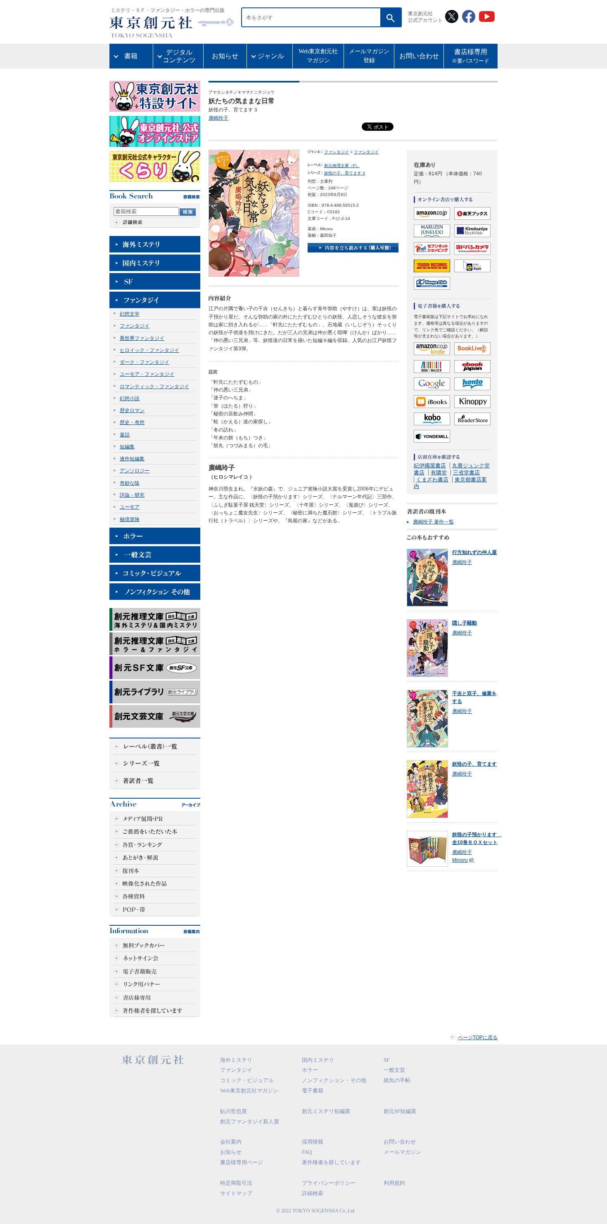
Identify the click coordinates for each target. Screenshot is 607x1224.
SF (386, 1060)
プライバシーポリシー (329, 1183)
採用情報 (312, 1142)
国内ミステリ (318, 1060)
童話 (125, 435)
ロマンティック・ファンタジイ (154, 386)
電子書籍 (312, 1090)
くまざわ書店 (432, 479)
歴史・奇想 (132, 422)
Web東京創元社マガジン (318, 56)
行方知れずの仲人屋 (474, 552)
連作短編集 (132, 459)
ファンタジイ (134, 326)
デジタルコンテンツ (179, 56)
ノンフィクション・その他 (334, 1080)
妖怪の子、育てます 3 (344, 173)
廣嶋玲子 (218, 118)
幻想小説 (130, 398)
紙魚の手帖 (397, 1080)
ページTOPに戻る (478, 1037)
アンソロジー (134, 471)
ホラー (310, 1070)
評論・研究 (132, 495)
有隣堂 (439, 472)
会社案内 (231, 1142)
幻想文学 (130, 314)
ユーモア (130, 507)
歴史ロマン (132, 410)
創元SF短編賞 (400, 1111)
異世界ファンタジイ (142, 338)
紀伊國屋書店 (430, 465)
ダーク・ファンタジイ (144, 362)
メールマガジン (402, 1152)
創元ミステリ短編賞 (326, 1111)
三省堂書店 (466, 472)
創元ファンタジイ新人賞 (249, 1121)
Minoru (460, 860)
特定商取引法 (236, 1183)
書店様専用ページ (241, 1162)
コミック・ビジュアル (247, 1080)
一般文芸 (394, 1070)
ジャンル (271, 55)
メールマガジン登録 (369, 56)
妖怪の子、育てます (474, 764)
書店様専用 (470, 56)
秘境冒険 (130, 519)
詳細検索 (312, 1193)
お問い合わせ (419, 55)
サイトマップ (236, 1193)
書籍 (131, 55)
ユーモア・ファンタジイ (147, 374)
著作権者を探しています (331, 1162)
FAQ (307, 1152)
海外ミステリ (236, 1060)
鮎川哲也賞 (233, 1111)
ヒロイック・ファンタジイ (149, 350)
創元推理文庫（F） (342, 165)
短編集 (127, 447)
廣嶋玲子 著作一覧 (433, 522)
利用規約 (394, 1183)
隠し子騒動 (464, 623)
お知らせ (225, 55)
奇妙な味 (130, 483)
